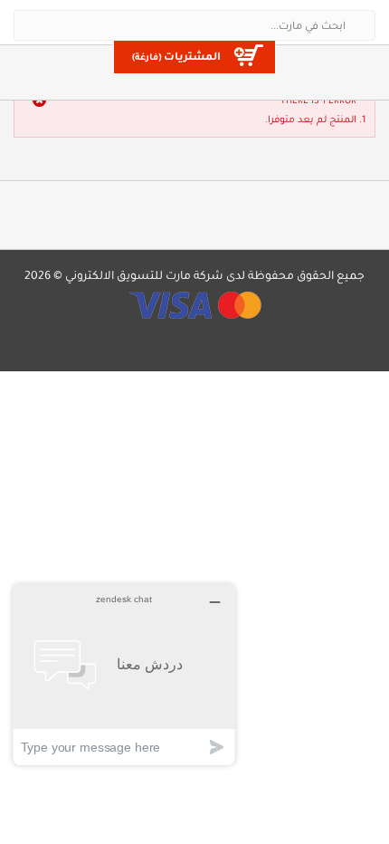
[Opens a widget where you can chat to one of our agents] (124, 674)
